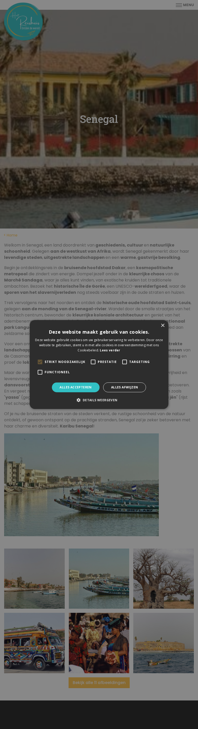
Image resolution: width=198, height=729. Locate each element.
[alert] (99, 364)
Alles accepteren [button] (76, 387)
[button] (98, 400)
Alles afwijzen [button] (124, 387)
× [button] (162, 325)
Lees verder (110, 350)
